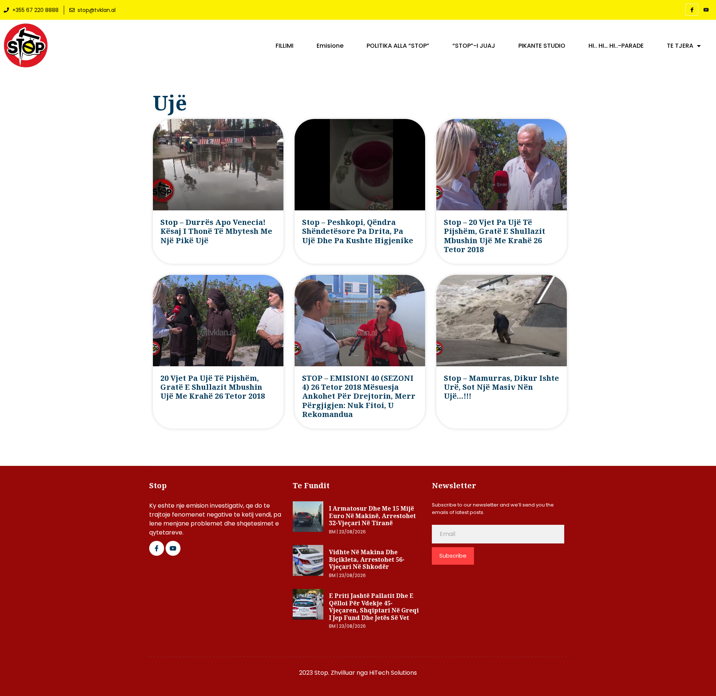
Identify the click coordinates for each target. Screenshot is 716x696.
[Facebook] (691, 10)
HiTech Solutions (393, 672)
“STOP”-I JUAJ (473, 46)
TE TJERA (680, 46)
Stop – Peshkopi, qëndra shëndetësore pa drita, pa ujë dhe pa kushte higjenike (357, 231)
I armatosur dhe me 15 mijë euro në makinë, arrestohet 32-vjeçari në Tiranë (372, 515)
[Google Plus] (173, 548)
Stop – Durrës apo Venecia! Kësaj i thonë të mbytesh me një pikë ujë (216, 231)
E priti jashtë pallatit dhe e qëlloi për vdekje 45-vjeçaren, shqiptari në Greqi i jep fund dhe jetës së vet (374, 607)
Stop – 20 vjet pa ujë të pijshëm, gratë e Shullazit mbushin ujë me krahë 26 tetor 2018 (494, 235)
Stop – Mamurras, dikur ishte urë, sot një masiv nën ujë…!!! (501, 387)
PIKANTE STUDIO (541, 46)
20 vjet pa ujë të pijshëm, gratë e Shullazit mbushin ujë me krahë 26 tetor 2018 (212, 387)
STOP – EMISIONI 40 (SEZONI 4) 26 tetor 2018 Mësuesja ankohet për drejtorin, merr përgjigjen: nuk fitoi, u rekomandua (358, 396)
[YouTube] (706, 10)
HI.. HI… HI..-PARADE (616, 46)
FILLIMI (284, 46)
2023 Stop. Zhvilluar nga (334, 672)
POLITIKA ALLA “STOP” (398, 46)
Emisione (330, 46)
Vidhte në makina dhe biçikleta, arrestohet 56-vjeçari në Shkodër (367, 559)
